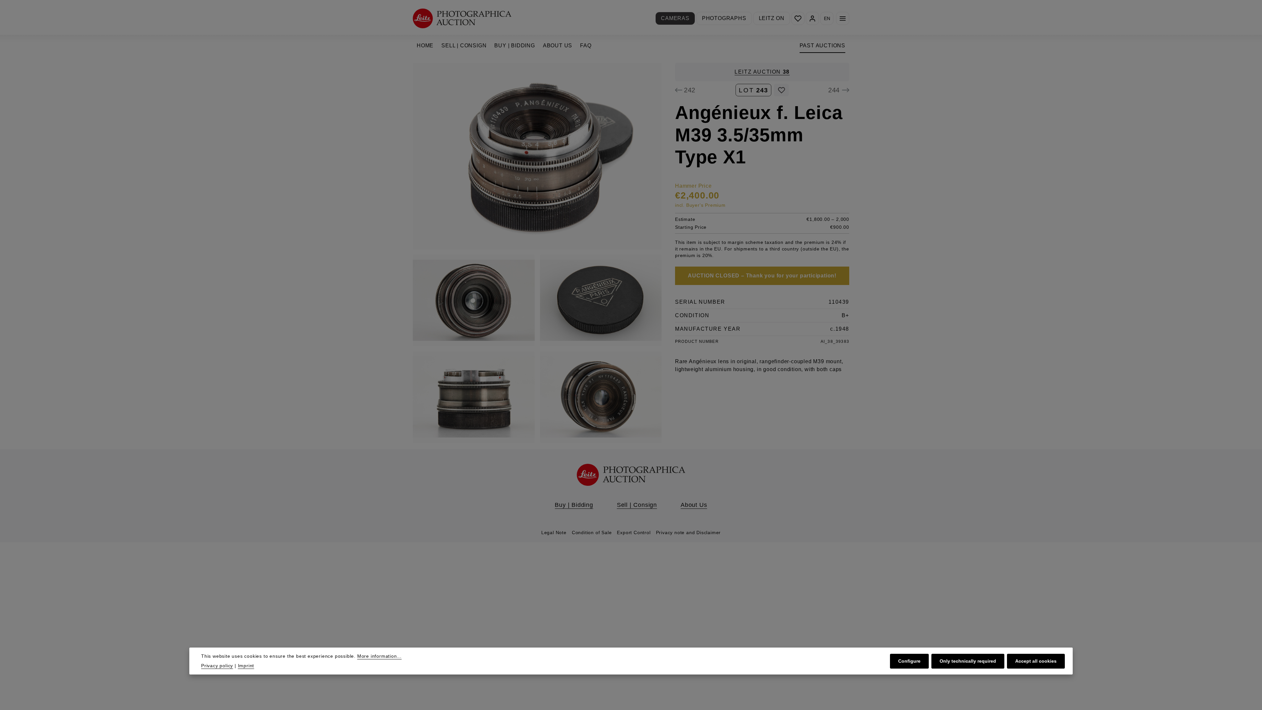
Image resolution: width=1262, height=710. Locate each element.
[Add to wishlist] (781, 90)
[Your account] (812, 18)
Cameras (675, 18)
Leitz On (771, 18)
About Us (694, 505)
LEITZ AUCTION (762, 72)
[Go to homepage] (462, 18)
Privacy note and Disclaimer (688, 532)
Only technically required (968, 661)
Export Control (633, 532)
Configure (909, 661)
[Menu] (842, 18)
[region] (537, 253)
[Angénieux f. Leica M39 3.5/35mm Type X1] (537, 156)
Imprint (246, 665)
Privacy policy (217, 665)
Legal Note (554, 532)
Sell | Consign (637, 505)
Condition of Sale (592, 532)
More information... (379, 656)
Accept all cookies (1036, 661)
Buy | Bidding (574, 505)
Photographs (724, 18)
